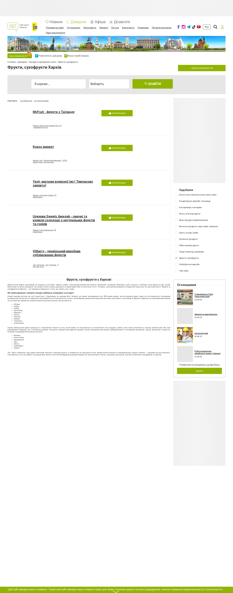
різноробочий (201, 333)
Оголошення (73, 27)
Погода (115, 27)
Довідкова (143, 27)
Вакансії (104, 27)
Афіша (100, 22)
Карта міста (128, 27)
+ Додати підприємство (201, 68)
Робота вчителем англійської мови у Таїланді (207, 352)
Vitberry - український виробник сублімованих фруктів (57, 253)
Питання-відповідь (162, 27)
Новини (56, 22)
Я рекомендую (118, 113)
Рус (207, 26)
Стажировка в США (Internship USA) (203, 295)
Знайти (154, 84)
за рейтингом (26, 101)
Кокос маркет (43, 147)
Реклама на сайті (55, 27)
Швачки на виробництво (205, 314)
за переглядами (41, 101)
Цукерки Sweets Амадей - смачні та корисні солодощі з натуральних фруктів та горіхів (64, 220)
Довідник (79, 22)
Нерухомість (89, 27)
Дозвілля (122, 22)
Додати (199, 371)
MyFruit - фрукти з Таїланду (54, 112)
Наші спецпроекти (55, 32)
